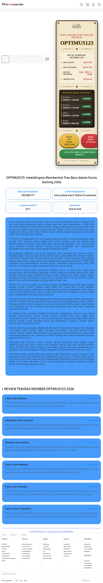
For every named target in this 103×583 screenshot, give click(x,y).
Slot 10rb (3, 560)
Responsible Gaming (47, 558)
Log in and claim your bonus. (80, 153)
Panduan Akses (87, 544)
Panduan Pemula (87, 546)
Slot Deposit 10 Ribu (6, 546)
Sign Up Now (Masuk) (70, 141)
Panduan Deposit (26, 553)
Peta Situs (25, 580)
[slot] (8, 4)
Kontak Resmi (87, 551)
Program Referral (26, 558)
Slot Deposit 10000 (6, 553)
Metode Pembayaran (26, 551)
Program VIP (66, 556)
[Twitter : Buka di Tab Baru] (95, 581)
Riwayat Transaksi (67, 551)
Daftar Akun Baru (67, 546)
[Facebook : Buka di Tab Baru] (92, 581)
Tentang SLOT (87, 560)
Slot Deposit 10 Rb (5, 556)
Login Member (67, 544)
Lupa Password (67, 549)
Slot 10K (3, 551)
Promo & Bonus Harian (27, 544)
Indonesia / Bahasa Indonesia (7, 580)
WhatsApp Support (47, 549)
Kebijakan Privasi (46, 553)
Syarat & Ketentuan (47, 556)
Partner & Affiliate (88, 565)
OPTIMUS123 (4, 544)
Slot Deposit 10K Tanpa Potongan (9, 558)
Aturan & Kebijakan (88, 549)
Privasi (16, 580)
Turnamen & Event (26, 546)
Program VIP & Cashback (27, 549)
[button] (87, 4)
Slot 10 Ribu (4, 549)
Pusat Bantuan (46, 544)
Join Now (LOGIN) (90, 139)
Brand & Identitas (87, 567)
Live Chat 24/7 (46, 546)
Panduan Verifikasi (67, 553)
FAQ (44, 551)
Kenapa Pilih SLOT (88, 563)
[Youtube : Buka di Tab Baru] (100, 581)
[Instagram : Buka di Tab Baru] (98, 581)
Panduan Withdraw (26, 556)
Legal (21, 580)
